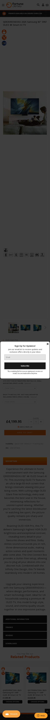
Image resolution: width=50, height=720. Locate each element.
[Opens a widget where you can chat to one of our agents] (41, 716)
